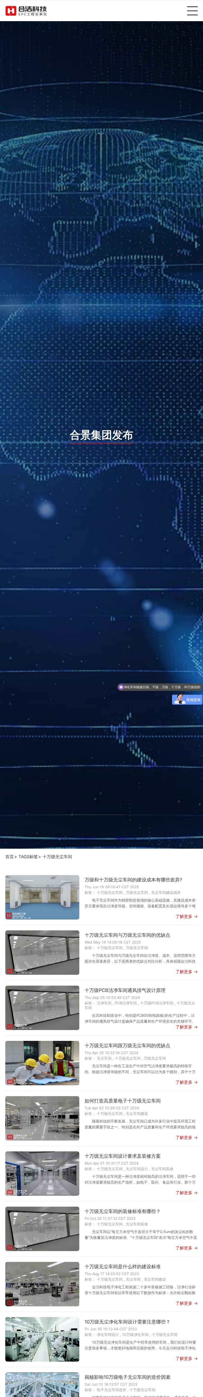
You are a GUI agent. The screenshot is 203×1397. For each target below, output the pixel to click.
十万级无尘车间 (57, 856)
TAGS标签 (28, 856)
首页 (9, 856)
